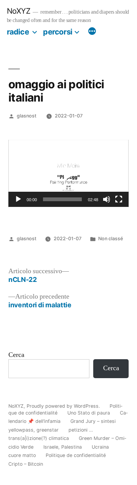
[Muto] (106, 199)
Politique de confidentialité (76, 455)
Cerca (16, 355)
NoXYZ (18, 11)
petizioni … (80, 430)
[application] (68, 173)
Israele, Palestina (62, 447)
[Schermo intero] (119, 199)
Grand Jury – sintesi (93, 421)
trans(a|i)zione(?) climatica (38, 438)
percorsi (57, 31)
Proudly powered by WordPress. (64, 406)
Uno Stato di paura (88, 413)
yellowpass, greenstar (33, 430)
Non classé (110, 238)
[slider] (62, 199)
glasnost (27, 116)
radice (18, 31)
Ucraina (100, 447)
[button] (68, 173)
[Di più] (92, 32)
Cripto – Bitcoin (25, 464)
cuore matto (22, 455)
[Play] (18, 199)
